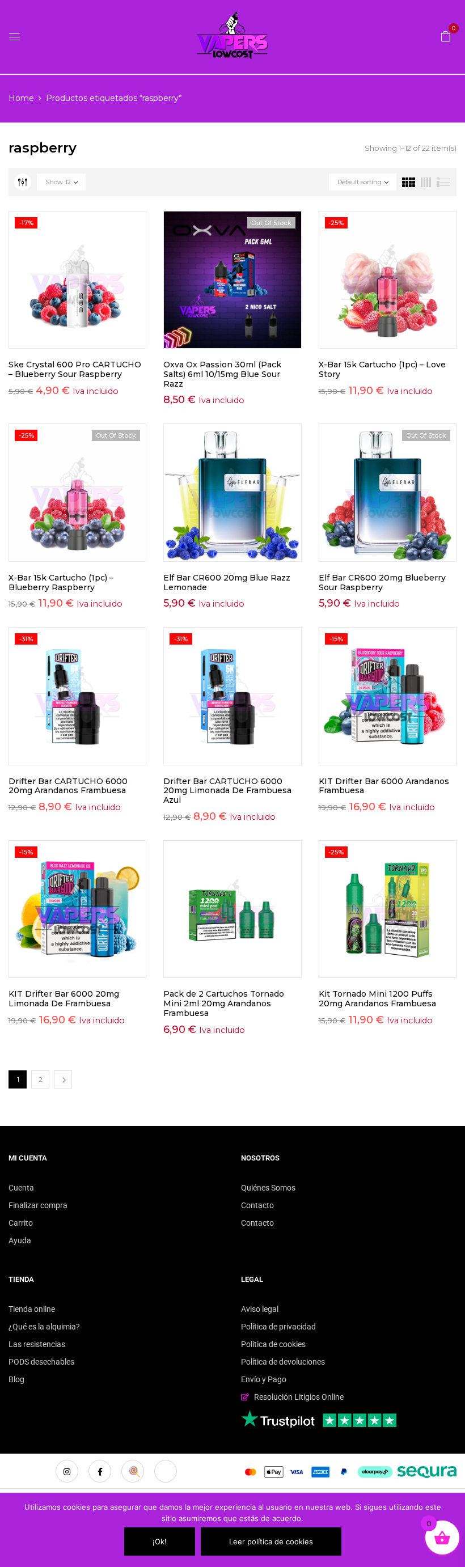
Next (63, 1079)
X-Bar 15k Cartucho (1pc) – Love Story (382, 369)
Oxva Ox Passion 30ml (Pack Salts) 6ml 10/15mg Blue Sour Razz (222, 374)
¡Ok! (160, 1541)
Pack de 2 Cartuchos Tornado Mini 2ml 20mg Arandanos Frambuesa (223, 1003)
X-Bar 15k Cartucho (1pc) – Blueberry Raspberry (61, 582)
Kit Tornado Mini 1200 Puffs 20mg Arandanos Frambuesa (377, 999)
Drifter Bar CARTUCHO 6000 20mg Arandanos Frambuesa (68, 786)
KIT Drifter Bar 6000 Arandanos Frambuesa (384, 786)
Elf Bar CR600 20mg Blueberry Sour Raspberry (382, 582)
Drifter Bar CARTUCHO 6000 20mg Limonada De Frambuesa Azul (227, 791)
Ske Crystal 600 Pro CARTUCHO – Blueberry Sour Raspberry (75, 369)
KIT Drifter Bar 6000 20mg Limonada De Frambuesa (64, 999)
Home (21, 98)
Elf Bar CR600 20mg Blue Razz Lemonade (226, 582)
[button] (446, 36)
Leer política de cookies (271, 1541)
